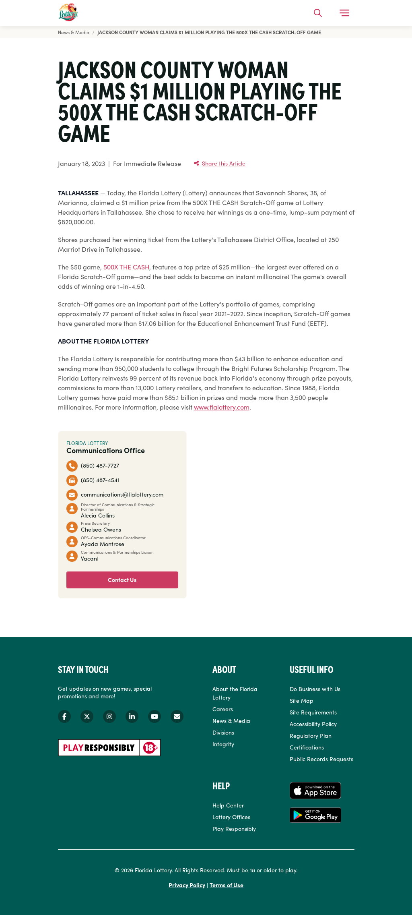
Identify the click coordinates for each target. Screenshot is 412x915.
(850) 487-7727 (100, 465)
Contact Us (122, 579)
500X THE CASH (126, 266)
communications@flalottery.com (122, 494)
